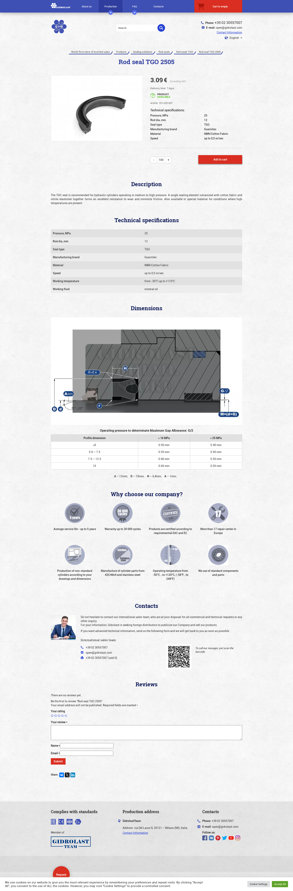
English (234, 38)
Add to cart (220, 159)
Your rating (58, 711)
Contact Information (229, 32)
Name (55, 745)
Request (61, 874)
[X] (67, 775)
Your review (59, 722)
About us (87, 6)
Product (163, 95)
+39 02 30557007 (228, 22)
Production (110, 6)
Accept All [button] (280, 884)
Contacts (158, 6)
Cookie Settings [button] (258, 884)
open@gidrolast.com (229, 27)
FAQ (134, 6)
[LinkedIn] (72, 775)
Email (55, 753)
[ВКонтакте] (61, 775)
